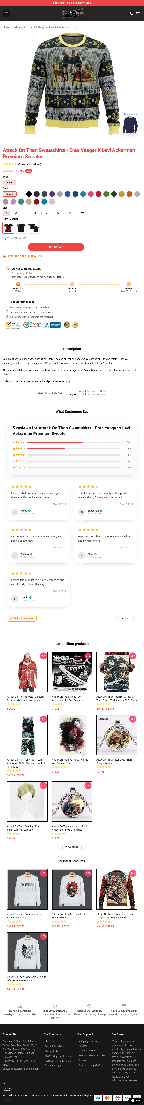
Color (6, 188)
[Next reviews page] (134, 619)
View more (72, 847)
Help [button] (138, 1100)
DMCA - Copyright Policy (58, 1056)
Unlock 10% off (7, 1089)
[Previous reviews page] (117, 619)
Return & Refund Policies (91, 1055)
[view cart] (138, 13)
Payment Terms (87, 1050)
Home (6, 27)
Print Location (11, 218)
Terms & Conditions (55, 1046)
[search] (132, 13)
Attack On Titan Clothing (29, 27)
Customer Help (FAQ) (90, 1065)
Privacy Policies (53, 1051)
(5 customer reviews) (29, 164)
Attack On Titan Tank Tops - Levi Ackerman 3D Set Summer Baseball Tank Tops (26, 763)
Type (5, 176)
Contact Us (84, 1060)
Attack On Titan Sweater (64, 27)
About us (49, 1041)
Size (5, 207)
